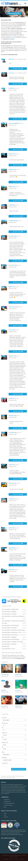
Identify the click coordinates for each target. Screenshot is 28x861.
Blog (5, 807)
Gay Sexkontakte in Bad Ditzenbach (14, 625)
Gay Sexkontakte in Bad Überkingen (14, 639)
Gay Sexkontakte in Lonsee (14, 648)
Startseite (3, 776)
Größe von (4, 732)
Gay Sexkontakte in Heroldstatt (14, 627)
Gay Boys (12, 37)
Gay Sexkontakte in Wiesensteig (12, 634)
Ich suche (4, 717)
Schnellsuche (7, 799)
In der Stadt (4, 763)
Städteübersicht (7, 801)
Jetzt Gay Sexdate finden (19, 769)
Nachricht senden (17, 68)
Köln (5, 815)
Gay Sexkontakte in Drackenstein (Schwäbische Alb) (14, 617)
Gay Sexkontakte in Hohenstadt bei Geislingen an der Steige (14, 622)
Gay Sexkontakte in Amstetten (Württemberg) (14, 645)
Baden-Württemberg (16, 776)
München (6, 817)
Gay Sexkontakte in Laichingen (14, 614)
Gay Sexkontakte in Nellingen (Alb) (14, 609)
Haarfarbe (4, 757)
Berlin (5, 813)
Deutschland (9, 776)
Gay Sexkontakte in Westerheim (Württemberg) (14, 630)
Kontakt (11, 859)
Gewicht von (5, 742)
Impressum (22, 859)
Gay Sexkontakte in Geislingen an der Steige (14, 642)
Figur (3, 752)
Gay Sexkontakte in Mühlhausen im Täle (14, 633)
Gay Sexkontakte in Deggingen (14, 637)
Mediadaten (6, 859)
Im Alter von (5, 723)
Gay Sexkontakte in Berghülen (14, 611)
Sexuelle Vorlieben (8, 805)
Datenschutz (16, 859)
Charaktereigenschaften (9, 803)
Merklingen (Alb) (22, 59)
